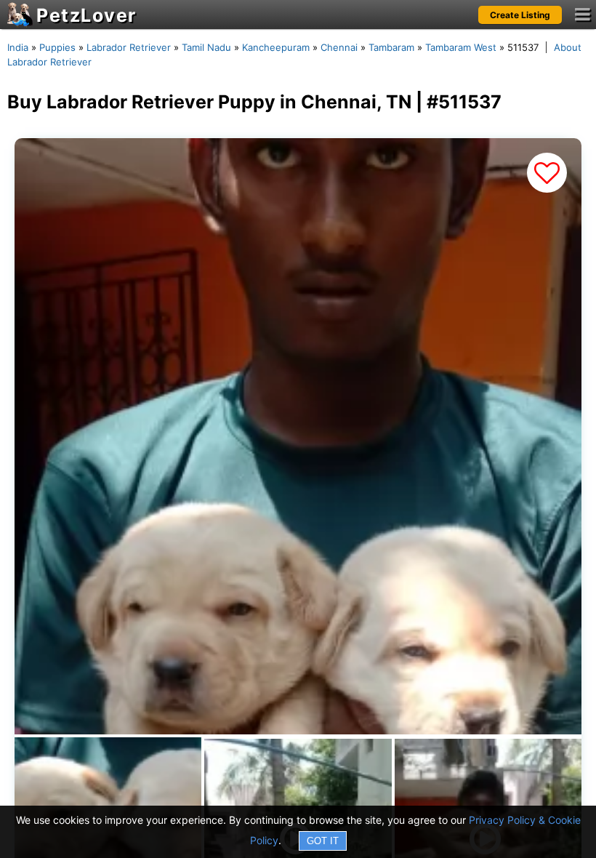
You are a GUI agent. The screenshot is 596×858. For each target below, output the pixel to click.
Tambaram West (460, 47)
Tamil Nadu (206, 47)
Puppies (57, 47)
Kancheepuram (276, 47)
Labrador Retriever (128, 47)
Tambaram (391, 47)
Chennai (339, 47)
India (17, 47)
